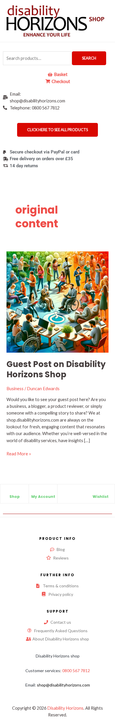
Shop (14, 496)
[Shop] (14, 492)
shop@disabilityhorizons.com (63, 684)
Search (89, 58)
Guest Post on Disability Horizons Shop (56, 370)
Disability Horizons (65, 708)
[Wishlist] (101, 492)
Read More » (18, 453)
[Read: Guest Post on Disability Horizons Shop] (57, 301)
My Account (43, 496)
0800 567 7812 (76, 670)
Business (15, 388)
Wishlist (101, 496)
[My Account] (43, 492)
